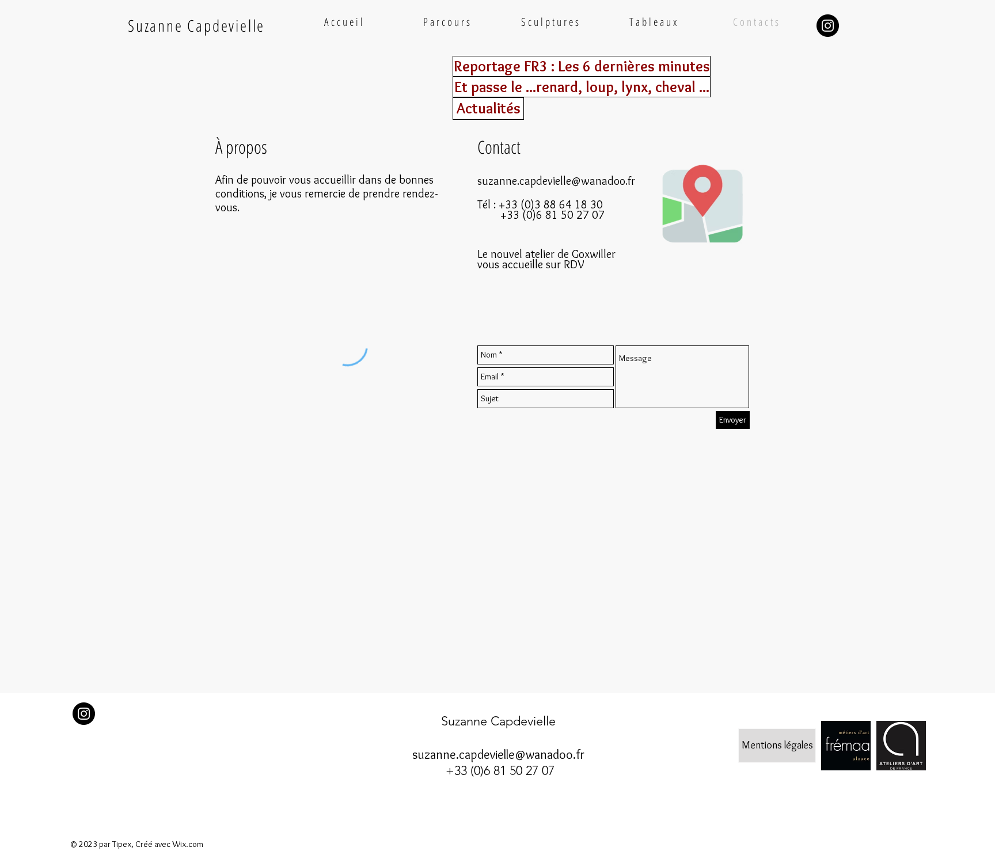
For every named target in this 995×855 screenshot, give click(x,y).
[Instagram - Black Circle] (827, 25)
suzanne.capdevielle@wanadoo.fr (556, 181)
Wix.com (187, 844)
